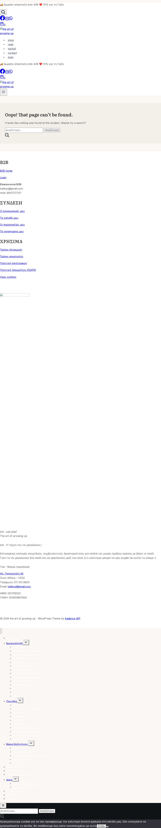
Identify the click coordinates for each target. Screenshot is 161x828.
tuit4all (12, 48)
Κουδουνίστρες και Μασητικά (28, 658)
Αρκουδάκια (19, 716)
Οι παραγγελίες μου (12, 224)
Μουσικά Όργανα (22, 751)
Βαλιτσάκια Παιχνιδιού (25, 731)
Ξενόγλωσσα (13, 770)
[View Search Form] (3, 12)
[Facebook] (2, 19)
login (11, 57)
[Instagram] (7, 19)
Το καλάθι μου (9, 217)
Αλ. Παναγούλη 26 (11, 573)
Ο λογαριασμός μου (12, 211)
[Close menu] (1, 631)
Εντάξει (101, 826)
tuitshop (10, 638)
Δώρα (9, 779)
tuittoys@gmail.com (19, 586)
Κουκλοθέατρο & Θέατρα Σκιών (30, 755)
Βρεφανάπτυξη (14, 643)
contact (12, 53)
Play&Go (17, 739)
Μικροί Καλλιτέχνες (17, 744)
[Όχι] (107, 826)
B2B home (6, 170)
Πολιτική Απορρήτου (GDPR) (18, 270)
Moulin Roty (12, 795)
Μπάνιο (17, 692)
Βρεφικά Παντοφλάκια (25, 673)
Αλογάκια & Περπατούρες (27, 735)
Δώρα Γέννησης (21, 787)
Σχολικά (10, 791)
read (10, 44)
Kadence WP (72, 618)
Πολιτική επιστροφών (13, 263)
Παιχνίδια (11, 701)
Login (3, 177)
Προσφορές (12, 798)
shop (11, 40)
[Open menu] (3, 92)
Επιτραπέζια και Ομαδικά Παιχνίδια (32, 708)
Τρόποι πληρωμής (11, 249)
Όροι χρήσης (8, 277)
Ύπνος (16, 696)
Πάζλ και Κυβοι (21, 712)
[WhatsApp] (11, 19)
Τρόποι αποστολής (11, 256)
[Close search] (3, 805)
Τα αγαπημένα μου (12, 231)
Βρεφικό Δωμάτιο (22, 684)
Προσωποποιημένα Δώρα (26, 677)
